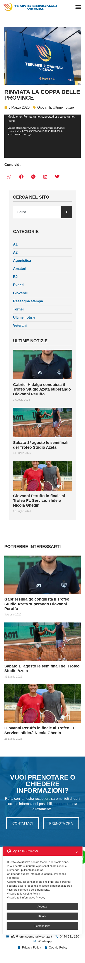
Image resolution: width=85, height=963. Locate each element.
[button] (78, 7)
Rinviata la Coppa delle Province (42, 95)
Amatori (19, 269)
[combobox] (37, 212)
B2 (15, 277)
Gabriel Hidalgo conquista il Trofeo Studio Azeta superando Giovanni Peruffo (42, 389)
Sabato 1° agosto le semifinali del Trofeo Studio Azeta (40, 445)
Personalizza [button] (42, 925)
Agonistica (22, 260)
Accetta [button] (42, 906)
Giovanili (44, 107)
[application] (42, 136)
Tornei (18, 309)
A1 (15, 244)
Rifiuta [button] (42, 916)
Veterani (20, 325)
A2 (15, 252)
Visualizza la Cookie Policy (23, 893)
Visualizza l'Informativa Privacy (26, 897)
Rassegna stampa (28, 301)
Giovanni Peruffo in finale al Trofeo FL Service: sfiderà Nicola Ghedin (39, 501)
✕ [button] (76, 852)
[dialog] (43, 890)
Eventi (18, 285)
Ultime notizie (63, 107)
